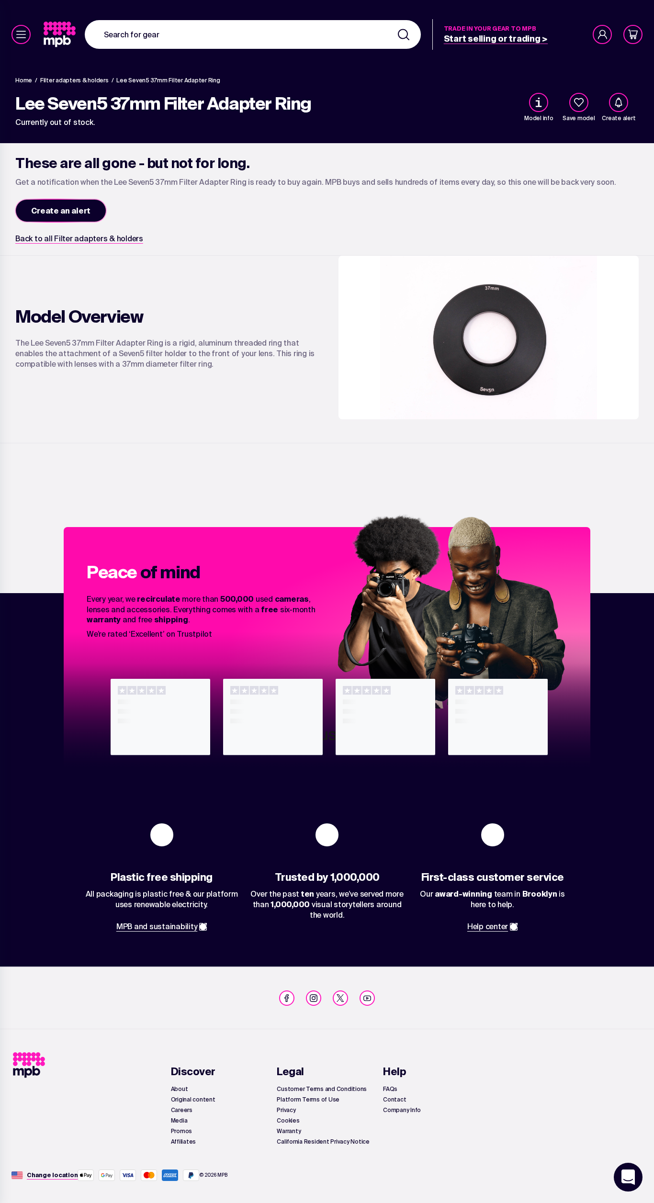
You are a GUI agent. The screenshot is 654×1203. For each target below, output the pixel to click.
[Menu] (21, 34)
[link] (60, 34)
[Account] (602, 34)
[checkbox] (578, 102)
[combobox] (253, 34)
